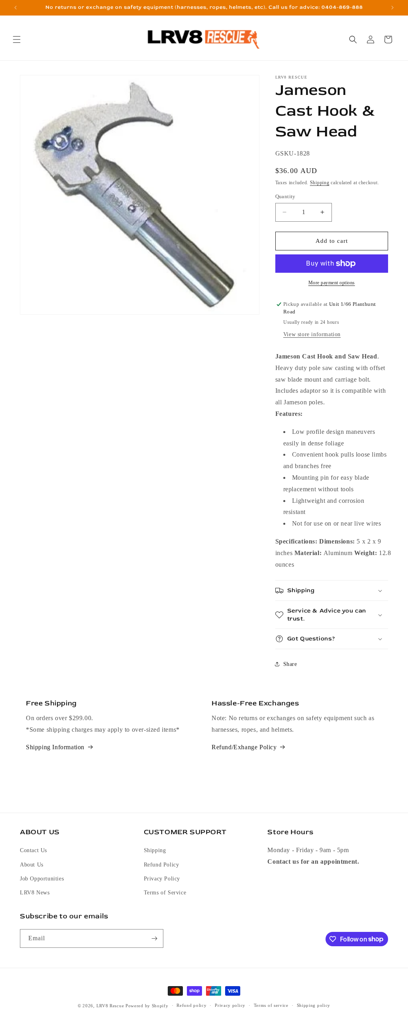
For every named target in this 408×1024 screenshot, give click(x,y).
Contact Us (33, 850)
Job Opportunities (42, 879)
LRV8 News (34, 893)
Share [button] (290, 664)
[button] (17, 39)
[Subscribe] (154, 938)
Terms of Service (165, 893)
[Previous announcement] (15, 7)
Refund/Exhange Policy (244, 747)
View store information (312, 334)
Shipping (320, 182)
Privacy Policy (162, 879)
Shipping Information (55, 747)
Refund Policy (161, 865)
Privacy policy (230, 1005)
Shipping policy (314, 1005)
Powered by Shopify (147, 1005)
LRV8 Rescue (110, 1005)
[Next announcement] (392, 7)
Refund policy (191, 1005)
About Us (31, 865)
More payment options (331, 283)
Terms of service (271, 1005)
